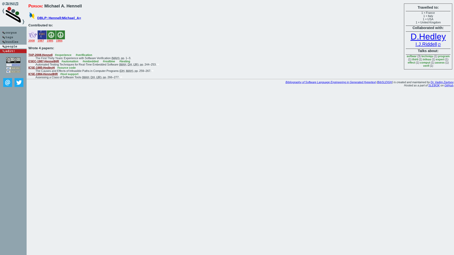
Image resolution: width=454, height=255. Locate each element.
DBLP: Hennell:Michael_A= (59, 18)
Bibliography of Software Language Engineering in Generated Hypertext (331, 82)
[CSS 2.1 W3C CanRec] (13, 75)
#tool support (69, 74)
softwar (412, 56)
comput (425, 62)
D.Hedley (428, 36)
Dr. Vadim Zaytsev (442, 82)
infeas (427, 59)
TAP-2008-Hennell (40, 54)
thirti (415, 59)
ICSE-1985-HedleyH (41, 67)
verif (426, 65)
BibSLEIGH (384, 82)
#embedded (91, 61)
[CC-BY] (13, 61)
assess (440, 62)
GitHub (448, 85)
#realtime (109, 61)
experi (440, 59)
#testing (124, 61)
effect (411, 62)
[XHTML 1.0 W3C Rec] (13, 68)
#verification (84, 54)
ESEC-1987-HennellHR (43, 61)
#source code (66, 67)
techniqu (427, 56)
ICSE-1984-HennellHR (43, 74)
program (444, 56)
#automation (70, 61)
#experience (63, 54)
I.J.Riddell (426, 44)
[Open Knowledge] (13, 65)
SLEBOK (434, 85)
